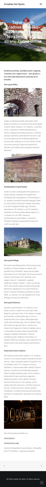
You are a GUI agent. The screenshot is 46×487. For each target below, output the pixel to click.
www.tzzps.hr (9, 438)
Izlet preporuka (23, 47)
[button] (41, 4)
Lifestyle (32, 46)
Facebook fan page (11, 443)
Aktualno (14, 47)
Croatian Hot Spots (29, 49)
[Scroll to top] (42, 483)
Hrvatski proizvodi (22, 46)
